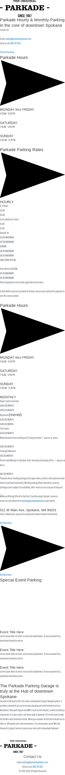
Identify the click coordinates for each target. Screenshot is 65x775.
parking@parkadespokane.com (18, 39)
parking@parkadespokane (33, 501)
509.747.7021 (15, 43)
